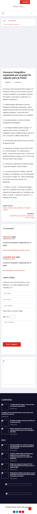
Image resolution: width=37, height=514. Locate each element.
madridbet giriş (9, 257)
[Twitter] (17, 512)
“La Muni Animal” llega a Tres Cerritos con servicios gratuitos (22, 405)
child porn (7, 237)
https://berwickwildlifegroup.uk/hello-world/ (16, 250)
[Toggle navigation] (2, 13)
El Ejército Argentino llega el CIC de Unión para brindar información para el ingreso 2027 (22, 465)
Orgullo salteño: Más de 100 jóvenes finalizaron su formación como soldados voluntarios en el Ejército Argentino (21, 456)
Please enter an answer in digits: (13, 311)
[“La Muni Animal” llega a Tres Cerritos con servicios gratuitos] (5, 407)
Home (4, 20)
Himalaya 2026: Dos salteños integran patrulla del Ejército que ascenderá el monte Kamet (22, 446)
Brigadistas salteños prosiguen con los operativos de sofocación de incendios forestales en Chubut (22, 474)
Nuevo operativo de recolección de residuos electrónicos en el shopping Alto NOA (22, 430)
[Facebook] (14, 512)
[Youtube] (23, 512)
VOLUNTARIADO (12, 20)
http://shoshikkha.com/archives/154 (14, 270)
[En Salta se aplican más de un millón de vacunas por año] (5, 423)
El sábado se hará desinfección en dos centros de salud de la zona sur (17, 413)
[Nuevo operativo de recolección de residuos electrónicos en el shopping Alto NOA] (5, 431)
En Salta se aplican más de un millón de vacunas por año (22, 421)
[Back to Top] (29, 508)
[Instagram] (20, 512)
